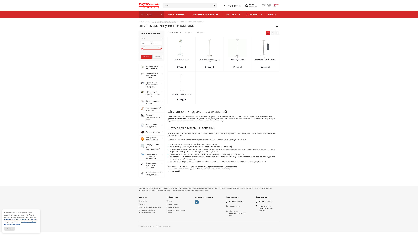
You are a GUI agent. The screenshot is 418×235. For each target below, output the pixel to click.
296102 (231, 206)
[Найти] (214, 5)
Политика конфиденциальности (150, 207)
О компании (143, 201)
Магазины (142, 204)
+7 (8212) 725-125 (265, 201)
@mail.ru (237, 206)
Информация (172, 197)
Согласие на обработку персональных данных (147, 211)
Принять (10, 229)
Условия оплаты (172, 204)
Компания (143, 197)
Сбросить (157, 57)
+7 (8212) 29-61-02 (233, 6)
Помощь (170, 201)
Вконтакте (197, 202)
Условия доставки (173, 207)
